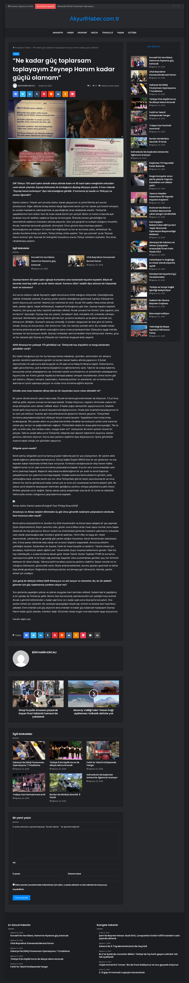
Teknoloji (107, 32)
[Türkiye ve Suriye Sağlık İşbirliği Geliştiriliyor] (139, 291)
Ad (15, 862)
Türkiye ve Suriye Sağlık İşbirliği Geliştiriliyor (161, 289)
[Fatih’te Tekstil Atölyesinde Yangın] (103, 750)
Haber (70, 32)
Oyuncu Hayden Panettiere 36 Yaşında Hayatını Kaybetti (161, 196)
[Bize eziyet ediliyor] (139, 317)
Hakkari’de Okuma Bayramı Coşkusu (159, 302)
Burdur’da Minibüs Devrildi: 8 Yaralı (65, 796)
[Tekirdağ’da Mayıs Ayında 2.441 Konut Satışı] (139, 330)
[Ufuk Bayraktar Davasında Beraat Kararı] (76, 260)
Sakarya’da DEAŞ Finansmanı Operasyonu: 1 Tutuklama (82, 6)
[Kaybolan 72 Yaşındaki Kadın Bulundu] (139, 167)
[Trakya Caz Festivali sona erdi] (29, 782)
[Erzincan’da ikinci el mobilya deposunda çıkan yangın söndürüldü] (139, 211)
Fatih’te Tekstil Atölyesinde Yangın (101, 764)
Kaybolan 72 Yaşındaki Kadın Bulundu (161, 164)
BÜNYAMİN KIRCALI (26, 86)
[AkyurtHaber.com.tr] (94, 18)
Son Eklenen (153, 46)
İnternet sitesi (74, 873)
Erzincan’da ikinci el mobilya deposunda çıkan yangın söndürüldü (162, 210)
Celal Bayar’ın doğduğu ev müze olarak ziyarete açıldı (162, 262)
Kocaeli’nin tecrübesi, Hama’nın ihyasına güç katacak (43, 261)
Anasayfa (58, 32)
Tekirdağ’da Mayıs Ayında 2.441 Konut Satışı (159, 329)
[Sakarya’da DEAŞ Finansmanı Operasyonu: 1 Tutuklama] (29, 750)
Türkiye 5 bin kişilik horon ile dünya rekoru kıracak (64, 764)
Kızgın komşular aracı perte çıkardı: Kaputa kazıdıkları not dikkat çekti (161, 181)
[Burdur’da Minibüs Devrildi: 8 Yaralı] (66, 782)
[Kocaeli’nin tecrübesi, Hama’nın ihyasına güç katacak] (21, 260)
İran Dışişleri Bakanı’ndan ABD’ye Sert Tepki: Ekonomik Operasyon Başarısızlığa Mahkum (162, 228)
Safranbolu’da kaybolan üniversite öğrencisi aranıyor (102, 776)
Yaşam (120, 32)
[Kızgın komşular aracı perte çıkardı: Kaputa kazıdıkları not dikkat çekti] (139, 180)
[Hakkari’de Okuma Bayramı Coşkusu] (139, 304)
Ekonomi (82, 32)
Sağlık (94, 32)
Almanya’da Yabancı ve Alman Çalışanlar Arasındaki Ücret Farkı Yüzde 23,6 (162, 247)
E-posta (17, 873)
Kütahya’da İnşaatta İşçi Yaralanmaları (162, 275)
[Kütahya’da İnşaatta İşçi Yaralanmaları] (139, 278)
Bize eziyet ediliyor (159, 313)
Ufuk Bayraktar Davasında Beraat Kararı (162, 73)
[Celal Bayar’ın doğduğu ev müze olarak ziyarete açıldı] (139, 263)
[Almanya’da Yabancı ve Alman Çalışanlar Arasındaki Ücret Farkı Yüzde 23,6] (139, 246)
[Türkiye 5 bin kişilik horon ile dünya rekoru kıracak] (66, 750)
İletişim (132, 32)
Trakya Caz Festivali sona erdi (29, 794)
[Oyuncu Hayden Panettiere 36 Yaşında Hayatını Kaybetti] (139, 197)
